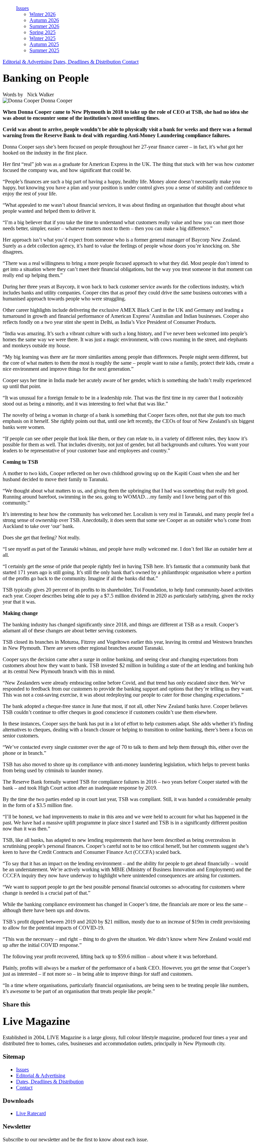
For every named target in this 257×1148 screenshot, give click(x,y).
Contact (130, 62)
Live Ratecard (31, 1113)
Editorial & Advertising (28, 62)
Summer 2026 (44, 26)
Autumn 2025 (44, 44)
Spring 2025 (42, 32)
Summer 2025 (44, 50)
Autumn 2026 (44, 20)
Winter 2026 (42, 14)
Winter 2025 (42, 38)
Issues (22, 8)
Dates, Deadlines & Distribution (87, 62)
